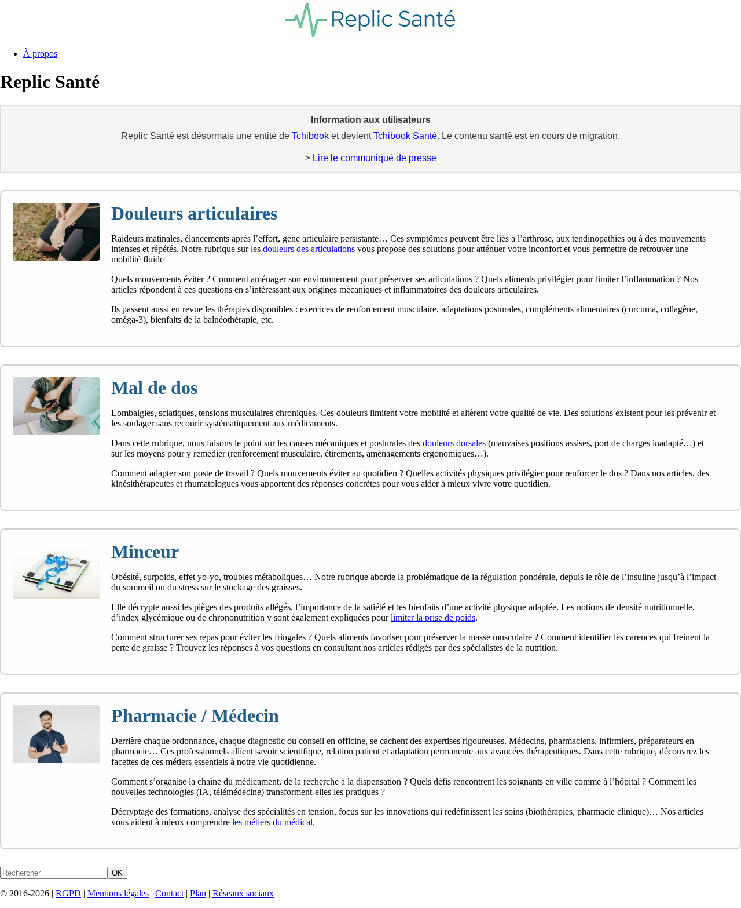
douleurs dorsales (454, 443)
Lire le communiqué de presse (374, 158)
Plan (198, 893)
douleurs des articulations (309, 249)
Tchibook (310, 136)
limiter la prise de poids (433, 617)
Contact (169, 893)
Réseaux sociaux (243, 893)
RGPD (68, 893)
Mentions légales (118, 893)
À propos (40, 54)
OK (117, 873)
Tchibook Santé (405, 136)
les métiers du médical (272, 822)
